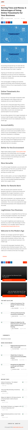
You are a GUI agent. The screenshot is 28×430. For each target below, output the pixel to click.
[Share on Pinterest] (9, 22)
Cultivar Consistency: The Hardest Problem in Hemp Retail (17, 305)
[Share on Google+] (7, 22)
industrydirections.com (18, 427)
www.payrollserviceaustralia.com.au (10, 226)
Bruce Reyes (15, 359)
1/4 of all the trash (21, 151)
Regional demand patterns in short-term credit (18, 346)
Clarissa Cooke (9, 18)
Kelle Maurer (15, 308)
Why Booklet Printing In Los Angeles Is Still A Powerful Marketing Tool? (11, 407)
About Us (17, 423)
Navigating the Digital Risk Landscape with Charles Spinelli (18, 366)
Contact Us (11, 423)
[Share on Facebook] (2, 22)
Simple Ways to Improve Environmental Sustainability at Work (18, 356)
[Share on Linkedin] (11, 22)
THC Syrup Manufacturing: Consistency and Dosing (18, 313)
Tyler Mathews (15, 348)
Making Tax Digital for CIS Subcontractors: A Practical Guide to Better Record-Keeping (18, 324)
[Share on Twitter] (4, 22)
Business (3, 5)
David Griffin (15, 316)
